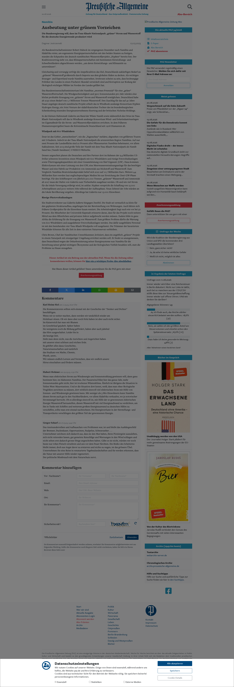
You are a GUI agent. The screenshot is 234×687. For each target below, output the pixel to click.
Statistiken (96, 682)
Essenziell (61, 682)
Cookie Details (175, 677)
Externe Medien (133, 682)
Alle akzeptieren (175, 663)
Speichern (175, 670)
